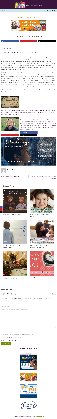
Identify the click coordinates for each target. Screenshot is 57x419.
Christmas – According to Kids (12, 214)
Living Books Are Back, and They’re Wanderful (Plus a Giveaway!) (43, 176)
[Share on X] (1, 212)
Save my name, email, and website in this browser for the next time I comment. (19, 334)
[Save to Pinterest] (1, 209)
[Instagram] (48, 10)
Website (41, 331)
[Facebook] (45, 10)
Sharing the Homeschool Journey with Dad (11, 175)
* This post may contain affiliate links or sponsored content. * (28, 17)
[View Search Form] (4, 10)
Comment (4, 313)
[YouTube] (55, 10)
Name (3, 331)
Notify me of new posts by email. (10, 340)
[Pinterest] (50, 10)
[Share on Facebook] (1, 207)
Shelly (8, 293)
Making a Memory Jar (36, 277)
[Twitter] (52, 10)
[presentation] (15, 201)
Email (22, 331)
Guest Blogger (11, 169)
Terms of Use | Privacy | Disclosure (28, 413)
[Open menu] (2, 10)
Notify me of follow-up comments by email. (13, 337)
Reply (53, 293)
